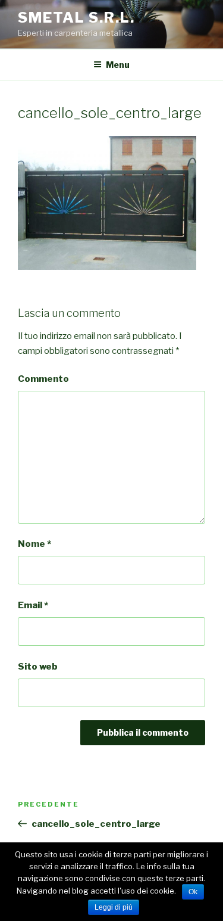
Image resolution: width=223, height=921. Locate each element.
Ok (193, 892)
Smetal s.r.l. (76, 17)
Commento (43, 379)
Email (33, 605)
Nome (34, 544)
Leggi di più (114, 907)
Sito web (38, 666)
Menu (118, 65)
